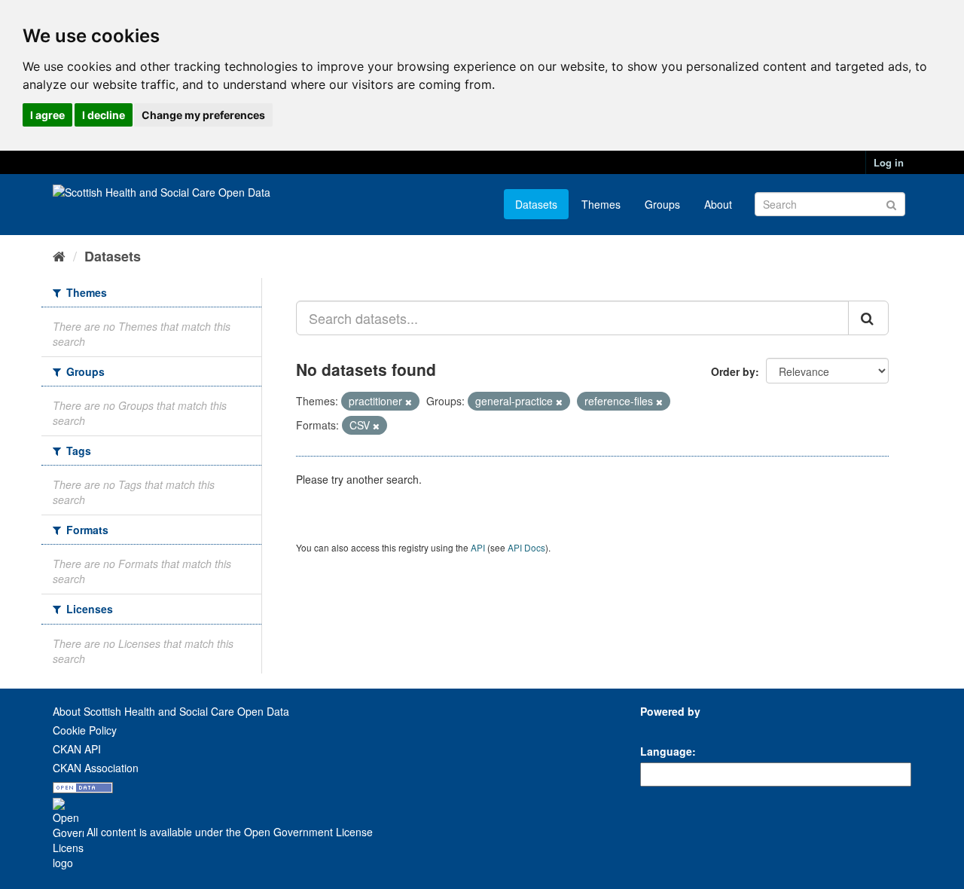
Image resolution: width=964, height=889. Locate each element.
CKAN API (77, 748)
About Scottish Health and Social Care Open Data (171, 711)
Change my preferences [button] (203, 114)
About (718, 204)
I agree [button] (47, 114)
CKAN (665, 728)
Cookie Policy (85, 730)
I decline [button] (103, 114)
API (478, 547)
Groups (662, 204)
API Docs (526, 547)
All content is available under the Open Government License (228, 831)
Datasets (536, 204)
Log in (889, 162)
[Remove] (408, 402)
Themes (601, 204)
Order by (733, 371)
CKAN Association (96, 767)
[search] (868, 318)
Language (666, 751)
